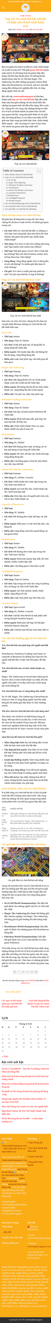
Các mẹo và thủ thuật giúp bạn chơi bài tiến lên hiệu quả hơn (12, 1003)
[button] (3, 7)
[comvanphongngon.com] (25, 8)
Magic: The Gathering (17, 183)
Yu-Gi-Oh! (12, 180)
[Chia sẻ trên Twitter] (23, 972)
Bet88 (23, 1282)
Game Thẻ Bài (25, 16)
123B (16, 1285)
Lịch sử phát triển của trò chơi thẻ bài (21, 206)
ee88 (9, 1303)
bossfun (29, 1279)
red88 (36, 1294)
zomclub (22, 1288)
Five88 (16, 1282)
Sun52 (22, 1285)
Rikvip (25, 1273)
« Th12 (5, 1056)
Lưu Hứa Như (38, 29)
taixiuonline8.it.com (27, 1303)
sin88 (18, 1273)
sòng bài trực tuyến (17, 1184)
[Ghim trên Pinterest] (32, 972)
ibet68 (13, 1279)
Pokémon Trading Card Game (20, 185)
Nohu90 (30, 1282)
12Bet (4, 1285)
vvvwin (38, 1288)
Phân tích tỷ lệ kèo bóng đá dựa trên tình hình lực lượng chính (25, 1078)
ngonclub (15, 1294)
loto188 (30, 1288)
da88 (9, 1282)
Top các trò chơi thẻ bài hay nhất (19, 177)
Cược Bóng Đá (35, 1142)
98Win (41, 1285)
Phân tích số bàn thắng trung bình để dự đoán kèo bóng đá (25, 1085)
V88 (27, 1285)
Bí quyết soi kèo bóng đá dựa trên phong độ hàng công (25, 1093)
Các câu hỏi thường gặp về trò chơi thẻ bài (22, 203)
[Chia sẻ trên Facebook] (19, 972)
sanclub (37, 1297)
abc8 (4, 1291)
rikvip (44, 1270)
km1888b (12, 1288)
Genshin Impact (14, 201)
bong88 (18, 1291)
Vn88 (37, 1282)
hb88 (29, 1294)
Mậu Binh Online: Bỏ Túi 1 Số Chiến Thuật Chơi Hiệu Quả (24, 1112)
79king (45, 1279)
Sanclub (33, 1285)
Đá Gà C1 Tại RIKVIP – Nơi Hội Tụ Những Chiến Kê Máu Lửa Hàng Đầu (25, 1070)
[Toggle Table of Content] (37, 171)
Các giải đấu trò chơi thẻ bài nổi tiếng (21, 209)
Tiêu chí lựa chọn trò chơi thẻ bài (19, 174)
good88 (10, 1291)
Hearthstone (14, 188)
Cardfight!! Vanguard (17, 198)
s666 (4, 1282)
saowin (37, 1279)
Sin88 (4, 1288)
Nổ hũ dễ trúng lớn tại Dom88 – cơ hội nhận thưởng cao (22, 1120)
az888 (45, 1288)
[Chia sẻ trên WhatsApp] (15, 972)
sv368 (27, 1276)
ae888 (16, 1300)
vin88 (40, 1273)
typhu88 (35, 1276)
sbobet (45, 1297)
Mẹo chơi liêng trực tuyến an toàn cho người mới (25, 1106)
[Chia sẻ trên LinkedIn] (36, 972)
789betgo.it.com (26, 1306)
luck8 (13, 1276)
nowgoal (6, 1294)
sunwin (28, 1270)
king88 (5, 1297)
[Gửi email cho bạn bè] (28, 972)
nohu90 (5, 1279)
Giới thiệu (7, 1226)
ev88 (42, 1276)
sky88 (5, 1273)
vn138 (42, 1300)
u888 (22, 1300)
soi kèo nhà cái (16, 1270)
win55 (23, 1294)
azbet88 (44, 1282)
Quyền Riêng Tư (11, 1243)
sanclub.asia (41, 1306)
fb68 (10, 1300)
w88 (4, 1303)
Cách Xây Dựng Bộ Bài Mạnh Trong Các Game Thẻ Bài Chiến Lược (38, 1003)
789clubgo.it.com (10, 1306)
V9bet (10, 1285)
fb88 (12, 1297)
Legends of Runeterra (17, 193)
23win (33, 1291)
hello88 (40, 1291)
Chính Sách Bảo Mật (13, 1237)
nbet (24, 1297)
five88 (11, 1273)
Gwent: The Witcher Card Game (20, 190)
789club (36, 1270)
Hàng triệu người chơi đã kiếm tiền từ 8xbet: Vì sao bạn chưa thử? (24, 1100)
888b (14, 1303)
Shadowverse (13, 196)
